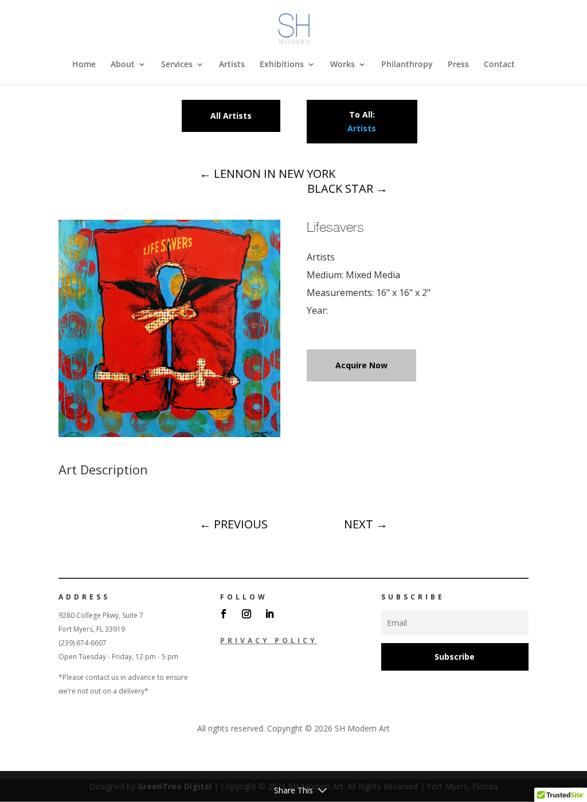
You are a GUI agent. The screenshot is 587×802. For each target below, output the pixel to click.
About (123, 64)
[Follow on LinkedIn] (269, 614)
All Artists (231, 115)
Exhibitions (282, 64)
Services (177, 64)
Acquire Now (361, 365)
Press (458, 64)
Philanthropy (407, 64)
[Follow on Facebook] (223, 614)
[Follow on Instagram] (246, 614)
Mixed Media (373, 274)
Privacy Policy (269, 640)
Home (84, 64)
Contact (499, 64)
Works (342, 64)
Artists (232, 64)
